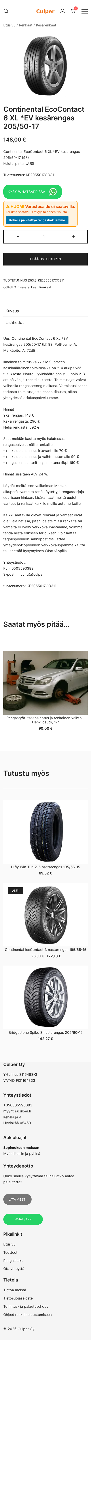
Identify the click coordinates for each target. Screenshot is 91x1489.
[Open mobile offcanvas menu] (85, 11)
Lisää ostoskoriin (45, 259)
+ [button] (73, 236)
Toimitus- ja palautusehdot (25, 1306)
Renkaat (25, 25)
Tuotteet (10, 1252)
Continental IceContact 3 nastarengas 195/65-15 (45, 949)
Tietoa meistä (14, 1290)
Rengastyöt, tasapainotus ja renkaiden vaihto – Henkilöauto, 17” (45, 720)
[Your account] (62, 11)
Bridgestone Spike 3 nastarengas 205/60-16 (46, 1032)
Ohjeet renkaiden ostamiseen (27, 1314)
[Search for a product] (6, 11)
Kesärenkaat (46, 25)
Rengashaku (13, 1260)
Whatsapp (23, 1219)
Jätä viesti (17, 1199)
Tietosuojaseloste (18, 1298)
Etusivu (9, 25)
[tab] (45, 311)
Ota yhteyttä (13, 1268)
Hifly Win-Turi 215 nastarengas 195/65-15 (45, 867)
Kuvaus (12, 311)
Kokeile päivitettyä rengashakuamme (37, 220)
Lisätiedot (15, 322)
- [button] (17, 236)
